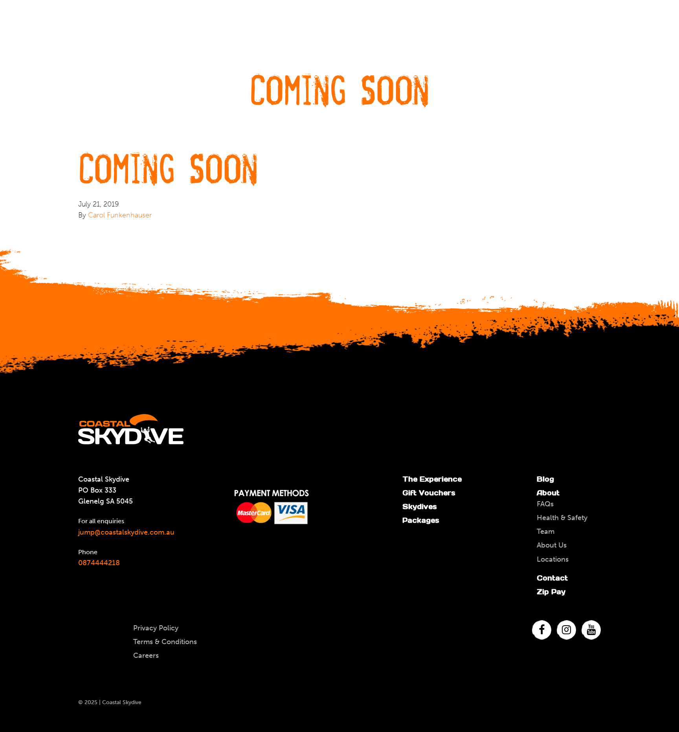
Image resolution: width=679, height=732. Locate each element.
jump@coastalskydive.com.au (126, 532)
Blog (545, 479)
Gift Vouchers (428, 492)
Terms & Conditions (165, 641)
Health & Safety (562, 517)
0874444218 (99, 563)
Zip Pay (551, 591)
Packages (420, 520)
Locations (553, 559)
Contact (552, 577)
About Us (552, 545)
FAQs (545, 504)
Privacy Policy (155, 628)
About (548, 492)
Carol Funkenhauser (120, 215)
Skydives (419, 506)
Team (545, 531)
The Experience (432, 479)
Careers (146, 655)
